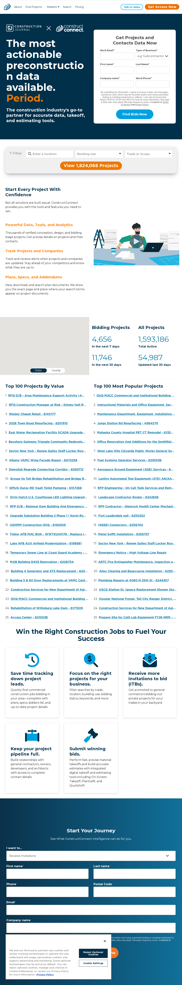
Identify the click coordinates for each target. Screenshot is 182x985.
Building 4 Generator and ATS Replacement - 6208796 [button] (50, 571)
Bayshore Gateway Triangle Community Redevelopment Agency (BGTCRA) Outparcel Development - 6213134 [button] (48, 441)
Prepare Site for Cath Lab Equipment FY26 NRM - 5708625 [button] (138, 617)
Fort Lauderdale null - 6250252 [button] (121, 515)
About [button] (18, 7)
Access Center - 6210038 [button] (29, 617)
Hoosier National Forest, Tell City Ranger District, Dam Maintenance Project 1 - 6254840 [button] (138, 599)
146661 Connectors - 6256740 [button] (120, 525)
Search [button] (67, 7)
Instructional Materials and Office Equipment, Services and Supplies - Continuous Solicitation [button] (137, 404)
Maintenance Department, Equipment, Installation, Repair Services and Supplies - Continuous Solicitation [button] (137, 414)
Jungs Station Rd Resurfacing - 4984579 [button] (127, 423)
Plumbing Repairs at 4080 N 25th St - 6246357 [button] (133, 580)
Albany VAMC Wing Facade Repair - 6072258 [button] (43, 460)
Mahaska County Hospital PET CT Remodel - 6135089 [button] (136, 432)
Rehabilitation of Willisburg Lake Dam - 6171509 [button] (47, 608)
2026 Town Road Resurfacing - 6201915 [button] (38, 423)
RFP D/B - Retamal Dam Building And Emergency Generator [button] (49, 506)
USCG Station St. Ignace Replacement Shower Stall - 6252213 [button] (138, 589)
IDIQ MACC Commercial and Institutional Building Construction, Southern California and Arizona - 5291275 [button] (50, 599)
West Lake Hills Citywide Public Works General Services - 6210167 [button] (137, 451)
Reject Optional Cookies (93, 953)
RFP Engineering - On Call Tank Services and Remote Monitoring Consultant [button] (137, 488)
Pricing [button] (79, 7)
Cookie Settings (93, 963)
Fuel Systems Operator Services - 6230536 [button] (129, 460)
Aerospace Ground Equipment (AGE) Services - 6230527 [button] (137, 469)
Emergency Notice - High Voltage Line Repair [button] (132, 552)
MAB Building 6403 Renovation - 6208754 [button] (42, 562)
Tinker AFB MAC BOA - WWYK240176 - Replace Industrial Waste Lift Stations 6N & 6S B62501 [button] (49, 534)
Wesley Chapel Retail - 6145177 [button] (32, 414)
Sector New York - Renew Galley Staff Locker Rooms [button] (48, 451)
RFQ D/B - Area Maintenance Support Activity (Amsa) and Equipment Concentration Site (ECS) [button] (48, 395)
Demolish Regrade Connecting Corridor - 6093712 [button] (46, 469)
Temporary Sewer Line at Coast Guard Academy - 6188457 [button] (50, 552)
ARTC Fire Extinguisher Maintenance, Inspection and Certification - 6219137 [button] (138, 562)
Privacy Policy (142, 104)
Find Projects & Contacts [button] (33, 7)
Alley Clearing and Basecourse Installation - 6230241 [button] (138, 571)
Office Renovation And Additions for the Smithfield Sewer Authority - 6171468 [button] (136, 441)
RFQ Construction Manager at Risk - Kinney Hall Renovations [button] (48, 404)
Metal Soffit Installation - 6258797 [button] (123, 534)
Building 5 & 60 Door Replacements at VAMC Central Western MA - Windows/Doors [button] (49, 580)
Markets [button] (52, 7)
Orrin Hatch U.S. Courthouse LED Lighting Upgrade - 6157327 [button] (49, 497)
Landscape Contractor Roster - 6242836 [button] (128, 497)
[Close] (105, 941)
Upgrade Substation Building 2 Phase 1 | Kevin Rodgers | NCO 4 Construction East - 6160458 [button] (49, 515)
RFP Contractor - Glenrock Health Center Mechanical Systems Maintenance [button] (138, 506)
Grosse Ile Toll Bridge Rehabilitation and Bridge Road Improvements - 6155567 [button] (50, 478)
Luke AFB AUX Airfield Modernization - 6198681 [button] (46, 543)
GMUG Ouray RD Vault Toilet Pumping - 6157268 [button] (45, 488)
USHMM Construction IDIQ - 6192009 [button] (38, 525)
